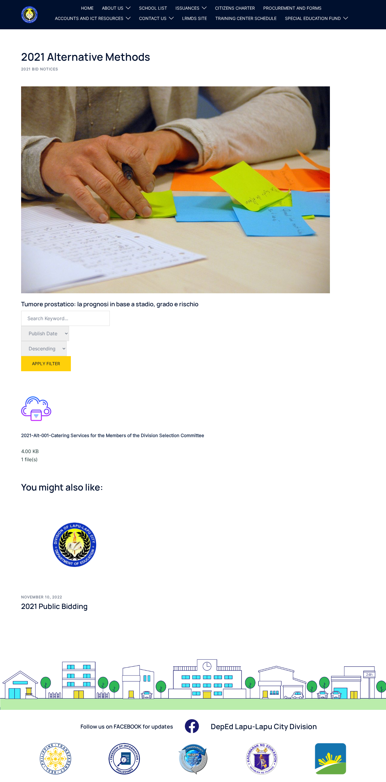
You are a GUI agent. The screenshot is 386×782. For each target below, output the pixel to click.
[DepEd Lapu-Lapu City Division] (29, 14)
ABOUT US (112, 8)
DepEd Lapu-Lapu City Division (264, 726)
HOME (87, 8)
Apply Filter (46, 363)
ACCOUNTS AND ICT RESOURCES (89, 18)
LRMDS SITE (194, 18)
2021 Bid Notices (39, 69)
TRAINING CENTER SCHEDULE (246, 18)
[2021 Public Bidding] (75, 545)
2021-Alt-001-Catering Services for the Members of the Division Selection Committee (112, 435)
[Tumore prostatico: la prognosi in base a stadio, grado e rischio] (175, 189)
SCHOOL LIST (153, 8)
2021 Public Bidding (54, 606)
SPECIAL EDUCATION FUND (313, 18)
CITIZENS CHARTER (235, 8)
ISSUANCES (187, 8)
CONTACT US (152, 18)
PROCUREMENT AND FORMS (292, 8)
